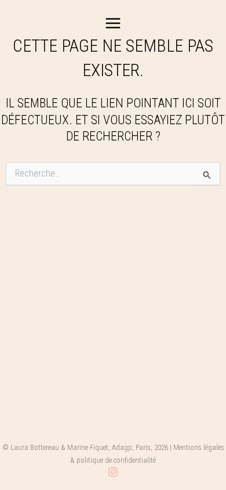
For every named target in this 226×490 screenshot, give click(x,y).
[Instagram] (113, 472)
